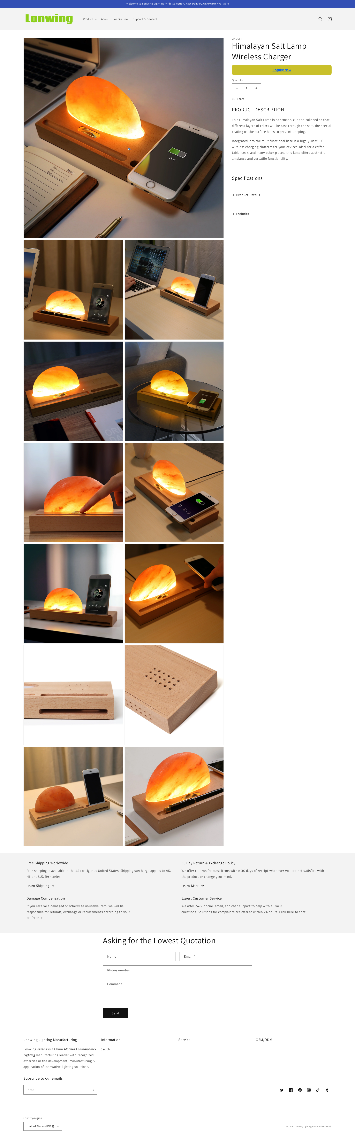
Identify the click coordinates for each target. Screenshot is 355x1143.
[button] (90, 19)
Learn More (190, 885)
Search (105, 1049)
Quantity (237, 80)
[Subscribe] (92, 1090)
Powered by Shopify (322, 1126)
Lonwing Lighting (303, 1126)
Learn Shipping (38, 885)
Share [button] (240, 98)
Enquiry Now (282, 69)
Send (115, 1013)
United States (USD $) (41, 1126)
